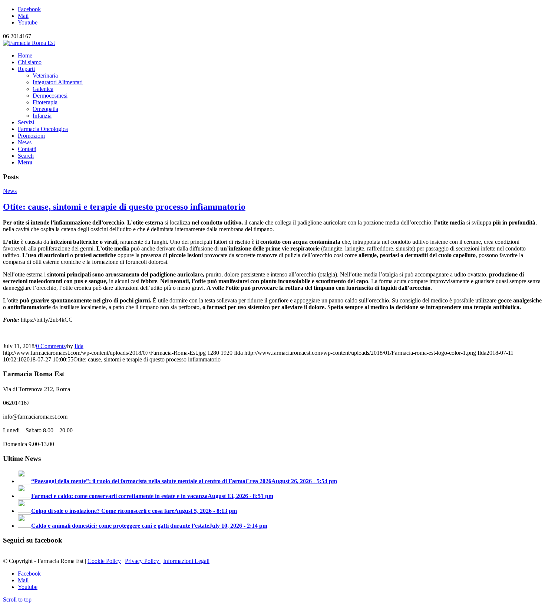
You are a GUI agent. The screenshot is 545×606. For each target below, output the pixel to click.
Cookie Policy (104, 561)
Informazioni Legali (186, 561)
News (10, 191)
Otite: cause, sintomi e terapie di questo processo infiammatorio (124, 207)
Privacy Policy (143, 561)
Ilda (79, 346)
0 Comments (51, 346)
